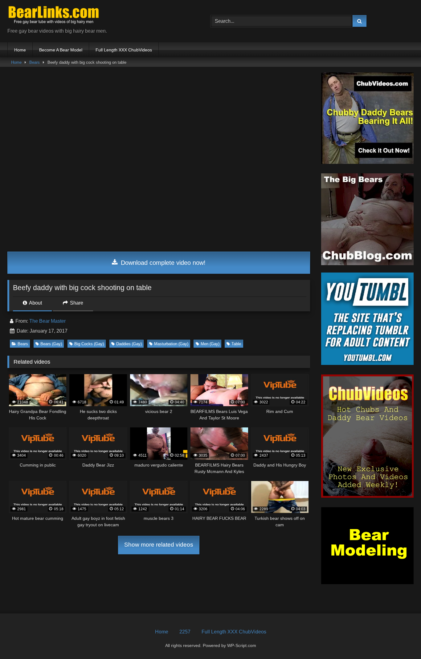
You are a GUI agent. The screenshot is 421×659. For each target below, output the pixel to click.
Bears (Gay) (51, 344)
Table (236, 344)
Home (20, 49)
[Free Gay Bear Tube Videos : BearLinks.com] (53, 16)
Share (76, 302)
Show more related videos (158, 544)
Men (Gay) (210, 344)
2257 (184, 631)
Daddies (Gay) (129, 344)
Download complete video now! (162, 262)
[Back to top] (402, 641)
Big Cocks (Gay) (89, 344)
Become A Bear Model (60, 49)
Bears (34, 62)
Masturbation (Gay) (171, 344)
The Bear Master (47, 321)
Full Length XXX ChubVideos (124, 49)
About (35, 302)
